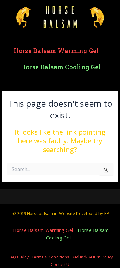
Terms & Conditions (51, 257)
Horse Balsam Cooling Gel (61, 67)
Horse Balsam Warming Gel (56, 51)
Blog (25, 257)
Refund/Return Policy (92, 257)
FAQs (13, 257)
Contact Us (61, 264)
